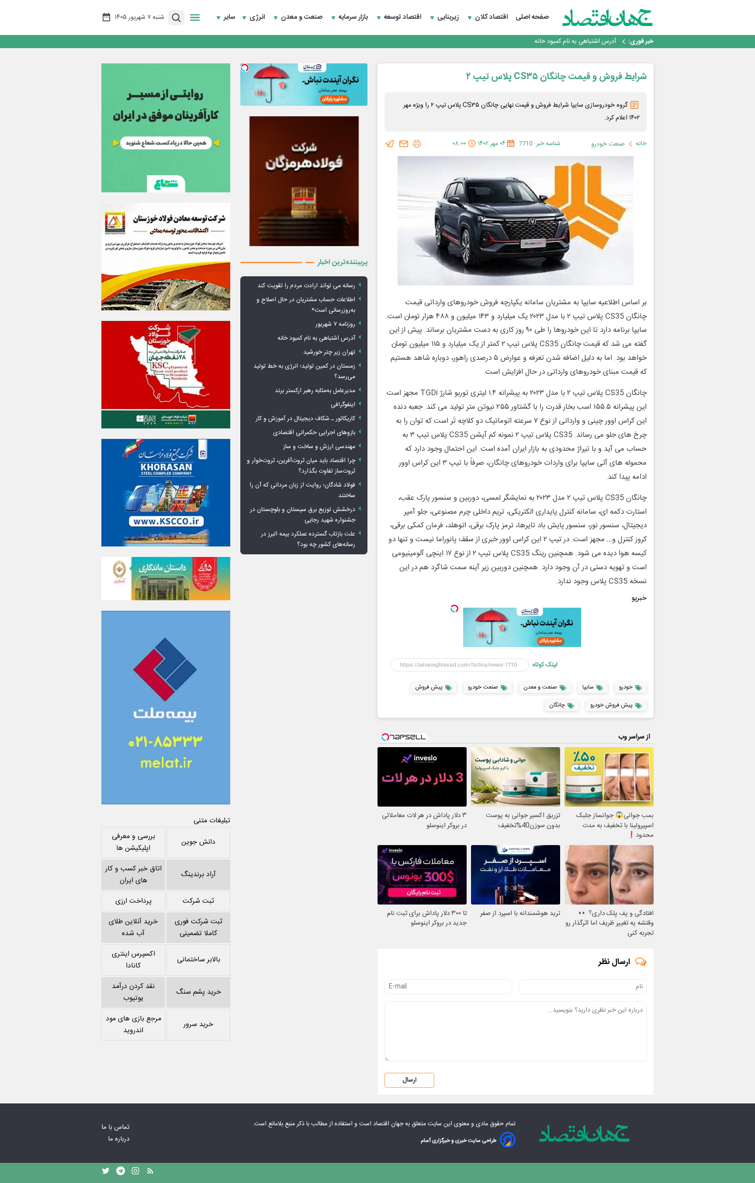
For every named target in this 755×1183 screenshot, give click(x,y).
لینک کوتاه (545, 665)
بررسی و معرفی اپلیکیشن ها (133, 842)
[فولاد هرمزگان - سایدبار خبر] (303, 181)
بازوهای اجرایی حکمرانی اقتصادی (314, 433)
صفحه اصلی (532, 17)
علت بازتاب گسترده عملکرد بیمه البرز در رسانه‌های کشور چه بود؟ (308, 539)
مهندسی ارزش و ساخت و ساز (319, 447)
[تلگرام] (389, 144)
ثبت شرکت (198, 901)
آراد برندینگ (198, 874)
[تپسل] (454, 608)
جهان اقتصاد (388, 1124)
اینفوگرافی (343, 405)
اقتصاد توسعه (403, 17)
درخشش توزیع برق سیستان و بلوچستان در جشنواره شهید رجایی (302, 515)
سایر (229, 17)
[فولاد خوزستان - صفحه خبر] (165, 374)
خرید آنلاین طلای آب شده (133, 927)
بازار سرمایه (354, 17)
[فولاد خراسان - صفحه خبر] (165, 492)
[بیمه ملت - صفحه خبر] (165, 707)
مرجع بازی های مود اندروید (133, 1025)
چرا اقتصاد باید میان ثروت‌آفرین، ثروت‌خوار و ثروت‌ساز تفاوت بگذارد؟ (301, 466)
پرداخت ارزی (133, 901)
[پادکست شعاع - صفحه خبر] (165, 127)
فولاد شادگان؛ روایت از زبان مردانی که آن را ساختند (302, 490)
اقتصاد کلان (492, 17)
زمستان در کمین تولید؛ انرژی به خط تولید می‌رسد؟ (304, 371)
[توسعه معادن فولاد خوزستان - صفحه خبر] (165, 256)
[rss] (150, 1173)
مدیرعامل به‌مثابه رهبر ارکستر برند (315, 391)
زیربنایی (449, 17)
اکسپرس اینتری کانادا (133, 960)
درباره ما (119, 1139)
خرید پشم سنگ (198, 992)
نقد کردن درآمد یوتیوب (133, 992)
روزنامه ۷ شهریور (335, 324)
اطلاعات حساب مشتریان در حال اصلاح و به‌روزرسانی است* (305, 305)
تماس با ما (116, 1127)
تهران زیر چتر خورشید (589, 42)
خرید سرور (198, 1024)
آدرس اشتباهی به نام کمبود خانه (316, 338)
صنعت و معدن (302, 17)
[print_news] (416, 143)
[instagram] (135, 1173)
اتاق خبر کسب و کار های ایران (133, 875)
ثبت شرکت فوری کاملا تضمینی (198, 927)
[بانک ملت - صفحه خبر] (165, 578)
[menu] (194, 17)
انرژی (258, 17)
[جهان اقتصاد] (608, 17)
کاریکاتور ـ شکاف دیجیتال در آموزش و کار (305, 419)
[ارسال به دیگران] (403, 143)
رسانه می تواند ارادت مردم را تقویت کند (306, 286)
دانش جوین (198, 842)
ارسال (409, 1080)
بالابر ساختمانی (198, 960)
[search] (176, 17)
